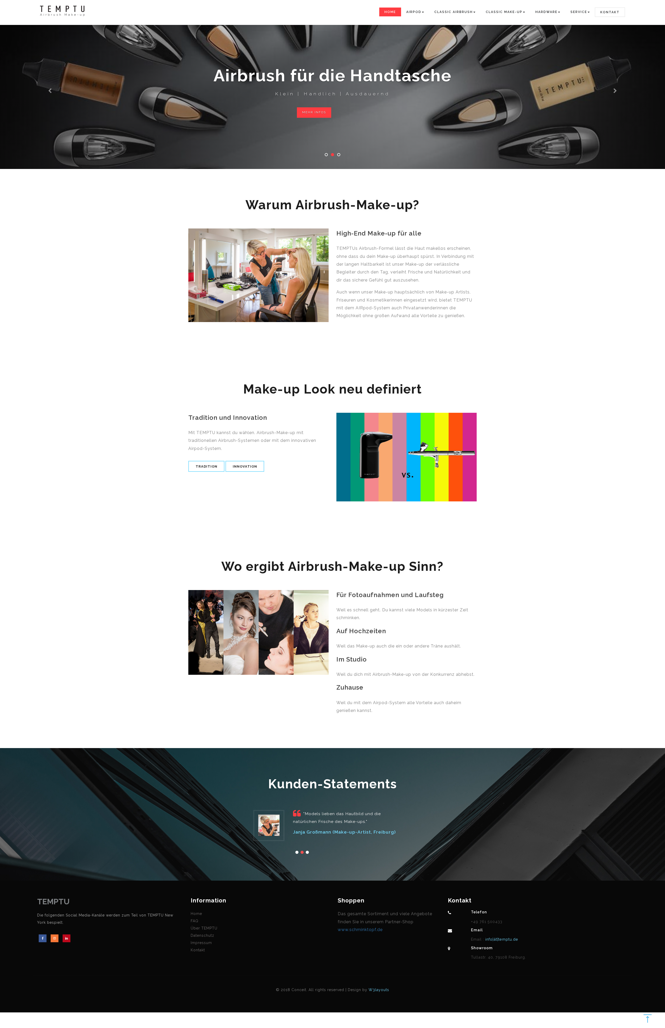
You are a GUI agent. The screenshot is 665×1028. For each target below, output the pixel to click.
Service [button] (578, 12)
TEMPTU (53, 901)
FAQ (194, 921)
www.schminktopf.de (360, 929)
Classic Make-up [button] (504, 12)
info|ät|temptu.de (501, 939)
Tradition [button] (206, 466)
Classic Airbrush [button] (453, 12)
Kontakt (610, 12)
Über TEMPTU (204, 928)
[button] (50, 84)
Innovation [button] (245, 466)
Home (390, 12)
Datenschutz (202, 935)
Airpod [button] (413, 12)
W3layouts (379, 990)
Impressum (201, 943)
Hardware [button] (546, 12)
